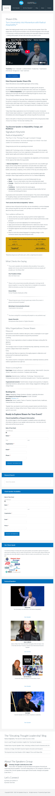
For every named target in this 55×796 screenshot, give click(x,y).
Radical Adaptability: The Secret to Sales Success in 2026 (19, 738)
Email (8, 449)
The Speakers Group (27, 2)
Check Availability (13, 76)
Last (29, 440)
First (7, 440)
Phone (8, 455)
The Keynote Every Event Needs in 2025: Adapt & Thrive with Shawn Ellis (23, 752)
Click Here (12, 782)
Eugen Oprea (47, 792)
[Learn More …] (8, 772)
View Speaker (27, 617)
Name (8, 435)
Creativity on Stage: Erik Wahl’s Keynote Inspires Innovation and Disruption (23, 749)
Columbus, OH (14, 398)
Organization (10, 444)
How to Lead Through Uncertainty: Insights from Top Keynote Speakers (23, 742)
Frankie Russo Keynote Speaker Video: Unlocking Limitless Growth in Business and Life (27, 745)
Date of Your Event (11, 428)
